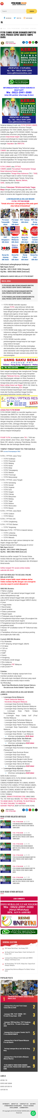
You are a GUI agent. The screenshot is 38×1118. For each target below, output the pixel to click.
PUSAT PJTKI (5, 438)
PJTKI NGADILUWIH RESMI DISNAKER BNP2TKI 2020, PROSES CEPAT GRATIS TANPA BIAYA (23, 825)
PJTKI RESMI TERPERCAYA (21, 1111)
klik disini (15, 224)
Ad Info (32, 1104)
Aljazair (18, 180)
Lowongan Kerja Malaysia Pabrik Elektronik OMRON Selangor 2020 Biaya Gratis (18, 959)
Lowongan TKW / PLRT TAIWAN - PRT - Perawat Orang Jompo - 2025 (15, 1015)
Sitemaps (6, 1104)
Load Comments (19, 898)
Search (32, 11)
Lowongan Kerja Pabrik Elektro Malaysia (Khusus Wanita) (16, 1058)
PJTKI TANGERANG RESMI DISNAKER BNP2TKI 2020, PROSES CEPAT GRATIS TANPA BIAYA (23, 881)
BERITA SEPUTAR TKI (6, 1086)
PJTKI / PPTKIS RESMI (11, 43)
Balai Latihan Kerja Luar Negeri (11, 385)
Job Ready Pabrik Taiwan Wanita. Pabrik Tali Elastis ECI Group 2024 (20, 953)
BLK (20, 387)
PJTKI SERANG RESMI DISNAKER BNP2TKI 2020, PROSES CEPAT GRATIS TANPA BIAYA (24, 870)
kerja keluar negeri (13, 137)
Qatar (2, 183)
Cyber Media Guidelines (13, 1106)
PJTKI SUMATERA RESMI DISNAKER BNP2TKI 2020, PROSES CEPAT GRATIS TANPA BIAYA (23, 837)
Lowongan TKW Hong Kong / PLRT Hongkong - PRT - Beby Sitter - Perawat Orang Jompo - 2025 (17, 1024)
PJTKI (12, 307)
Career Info (24, 1107)
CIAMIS (3, 151)
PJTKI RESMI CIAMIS (29, 125)
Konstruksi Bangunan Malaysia (16, 702)
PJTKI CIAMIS (5, 167)
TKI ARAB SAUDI (6, 801)
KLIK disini (30, 736)
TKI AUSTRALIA (29, 801)
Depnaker (10, 144)
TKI (25, 438)
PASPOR (10, 806)
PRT (13, 664)
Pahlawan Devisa (13, 376)
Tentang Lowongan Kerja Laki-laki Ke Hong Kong (17, 1049)
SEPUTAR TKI (4, 1089)
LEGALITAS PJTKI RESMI (10, 410)
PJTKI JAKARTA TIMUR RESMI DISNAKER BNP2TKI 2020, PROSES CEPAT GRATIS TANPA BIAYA (17, 1067)
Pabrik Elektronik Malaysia (14, 699)
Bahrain (24, 180)
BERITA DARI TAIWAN (6, 1083)
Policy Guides (28, 1106)
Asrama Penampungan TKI (11, 451)
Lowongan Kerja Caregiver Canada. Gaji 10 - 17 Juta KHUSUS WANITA (17, 1033)
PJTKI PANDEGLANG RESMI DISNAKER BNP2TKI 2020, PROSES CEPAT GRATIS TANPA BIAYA (23, 848)
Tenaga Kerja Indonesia (19, 173)
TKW (35, 173)
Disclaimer (14, 1107)
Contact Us (24, 1104)
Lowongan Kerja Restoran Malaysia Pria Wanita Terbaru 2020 (20, 970)
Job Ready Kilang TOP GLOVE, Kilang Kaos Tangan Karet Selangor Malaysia (20, 964)
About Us (14, 1104)
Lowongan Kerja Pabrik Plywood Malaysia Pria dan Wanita (16, 1041)
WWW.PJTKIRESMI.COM (16, 797)
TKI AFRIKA (18, 801)
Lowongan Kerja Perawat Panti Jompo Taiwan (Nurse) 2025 (15, 1006)
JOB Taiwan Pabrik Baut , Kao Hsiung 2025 (16, 948)
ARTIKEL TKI (3, 1080)
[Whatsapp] (33, 1113)
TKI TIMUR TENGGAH (28, 799)
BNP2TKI (20, 144)
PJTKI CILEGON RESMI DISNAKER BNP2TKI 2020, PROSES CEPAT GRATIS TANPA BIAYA (24, 859)
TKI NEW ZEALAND (7, 803)
